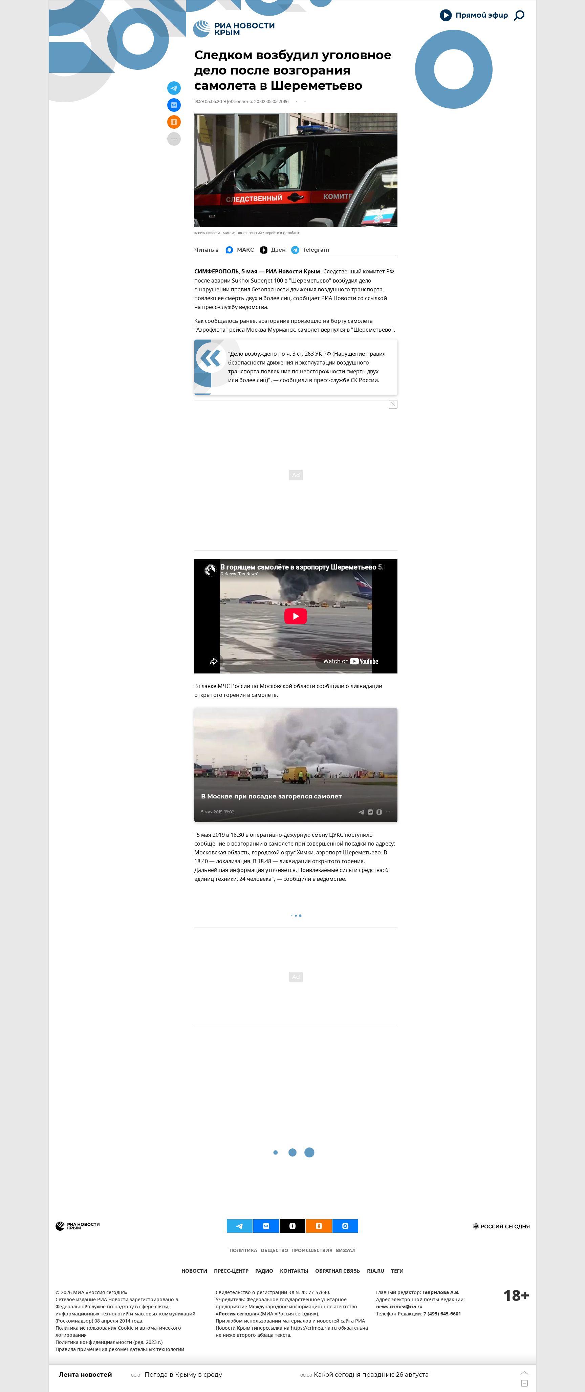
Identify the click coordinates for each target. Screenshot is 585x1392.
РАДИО (264, 1272)
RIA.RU (375, 1272)
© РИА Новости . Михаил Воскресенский (228, 232)
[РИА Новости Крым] (234, 29)
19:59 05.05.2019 (210, 101)
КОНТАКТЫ (294, 1272)
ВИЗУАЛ (345, 1251)
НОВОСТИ (194, 1272)
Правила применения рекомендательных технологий (120, 1350)
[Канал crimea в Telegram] (240, 1226)
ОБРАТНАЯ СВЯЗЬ (337, 1272)
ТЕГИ (397, 1272)
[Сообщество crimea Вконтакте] (266, 1226)
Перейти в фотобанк (282, 232)
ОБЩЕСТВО (274, 1251)
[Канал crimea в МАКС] (345, 1226)
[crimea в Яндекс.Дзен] (292, 1226)
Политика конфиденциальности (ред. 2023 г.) (109, 1343)
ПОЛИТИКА (243, 1251)
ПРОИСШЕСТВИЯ (311, 1251)
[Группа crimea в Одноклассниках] (319, 1226)
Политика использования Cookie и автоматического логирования (118, 1332)
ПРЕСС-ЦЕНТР (231, 1272)
